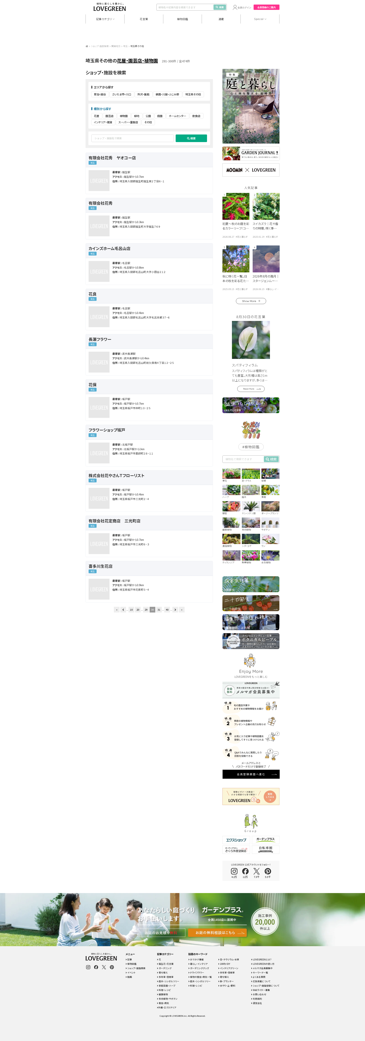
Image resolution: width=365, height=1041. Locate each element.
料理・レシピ (164, 989)
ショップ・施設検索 (100, 46)
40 (167, 609)
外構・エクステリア (167, 1007)
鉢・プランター (226, 981)
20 (137, 609)
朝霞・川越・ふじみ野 (167, 94)
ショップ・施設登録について (265, 985)
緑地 (136, 116)
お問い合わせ (259, 994)
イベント (131, 972)
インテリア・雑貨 (103, 122)
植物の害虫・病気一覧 (201, 976)
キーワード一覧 (260, 972)
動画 (129, 976)
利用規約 (257, 998)
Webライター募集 (261, 989)
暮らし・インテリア (199, 963)
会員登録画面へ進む (251, 774)
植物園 (124, 116)
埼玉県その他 (193, 94)
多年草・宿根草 (166, 976)
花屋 (96, 116)
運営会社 (257, 1003)
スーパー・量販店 (128, 122)
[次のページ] (175, 609)
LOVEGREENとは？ (262, 959)
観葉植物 (163, 994)
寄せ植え (163, 972)
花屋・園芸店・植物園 (137, 60)
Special (259, 19)
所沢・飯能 (143, 94)
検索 (221, 7)
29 (146, 609)
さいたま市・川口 (121, 94)
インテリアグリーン (228, 968)
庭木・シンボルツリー (168, 981)
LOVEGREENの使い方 (263, 963)
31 (159, 609)
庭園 (160, 116)
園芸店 (109, 116)
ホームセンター (177, 116)
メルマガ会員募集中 (262, 968)
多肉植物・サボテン (168, 998)
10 (131, 609)
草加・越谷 (100, 94)
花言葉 (144, 19)
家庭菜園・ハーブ (166, 985)
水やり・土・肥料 (227, 985)
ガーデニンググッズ (199, 968)
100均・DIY (224, 963)
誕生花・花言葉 (166, 963)
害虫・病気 (163, 1003)
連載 (221, 19)
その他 (148, 122)
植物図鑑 (182, 19)
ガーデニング (164, 968)
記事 (129, 959)
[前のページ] (123, 609)
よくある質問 (258, 976)
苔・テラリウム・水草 (229, 959)
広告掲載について (261, 981)
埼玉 (125, 46)
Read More (248, 388)
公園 (148, 116)
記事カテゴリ (104, 19)
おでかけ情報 (197, 959)
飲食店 (196, 116)
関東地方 (116, 46)
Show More (249, 301)
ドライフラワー (197, 972)
